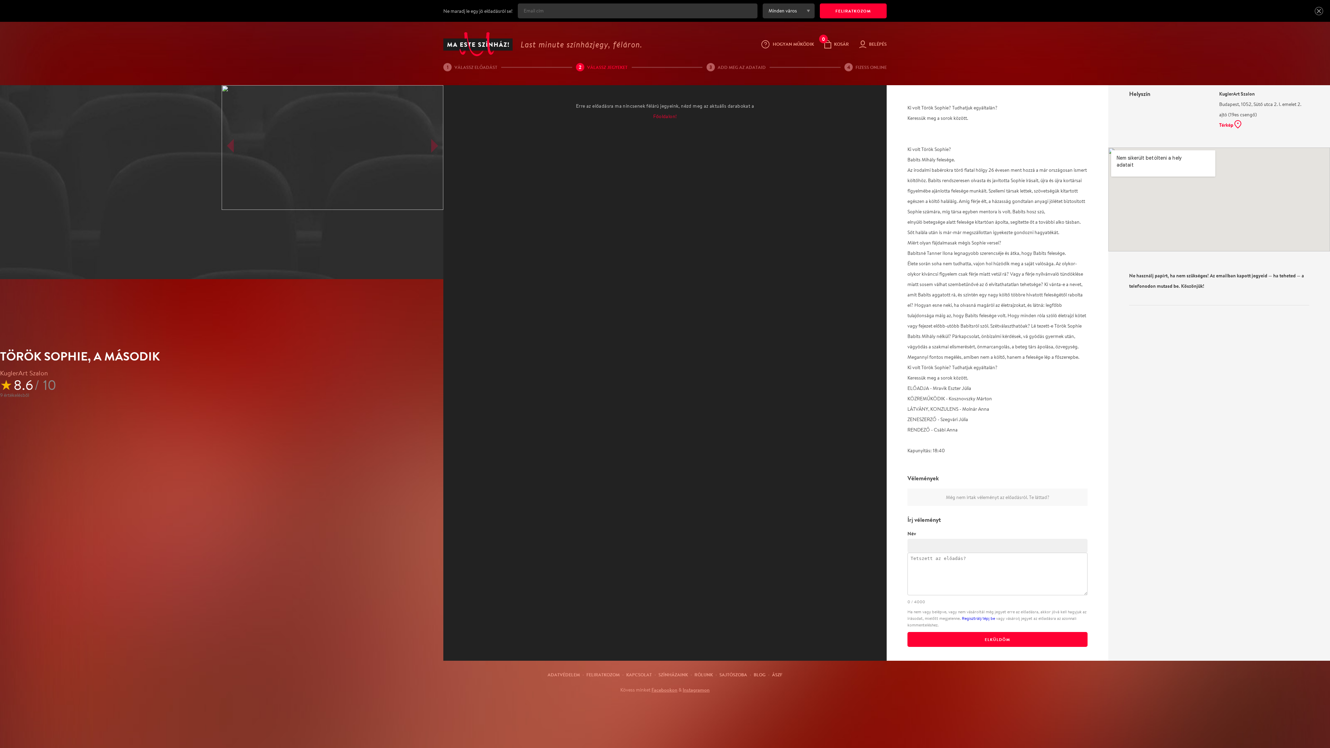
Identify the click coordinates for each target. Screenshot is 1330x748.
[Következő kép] (434, 146)
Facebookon (664, 689)
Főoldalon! (665, 116)
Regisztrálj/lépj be (978, 618)
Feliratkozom (603, 674)
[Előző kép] (230, 146)
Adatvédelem (564, 674)
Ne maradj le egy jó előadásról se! (478, 11)
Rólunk (703, 674)
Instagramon (696, 689)
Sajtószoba (733, 674)
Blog (759, 674)
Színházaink (673, 674)
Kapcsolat (639, 674)
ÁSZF (777, 674)
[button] (1319, 11)
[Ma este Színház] (478, 44)
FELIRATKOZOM (853, 11)
